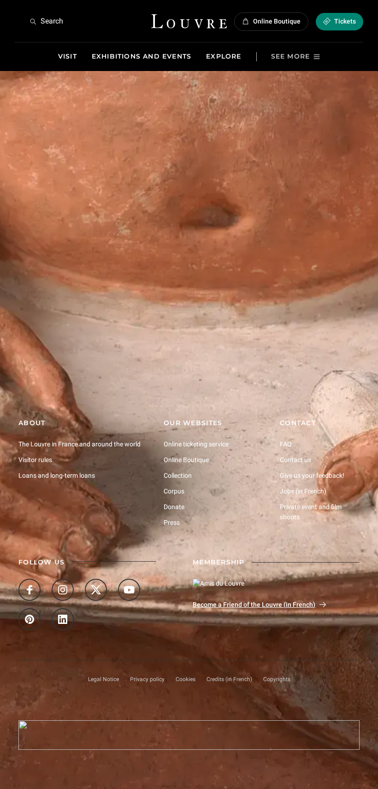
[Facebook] (29, 590)
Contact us (295, 459)
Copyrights (276, 679)
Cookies (185, 679)
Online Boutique (186, 459)
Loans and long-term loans (56, 475)
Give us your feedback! (312, 475)
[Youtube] (129, 590)
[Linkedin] (63, 619)
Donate (174, 506)
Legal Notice (103, 679)
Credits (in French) (229, 679)
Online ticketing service (196, 444)
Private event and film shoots (311, 512)
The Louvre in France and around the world (79, 444)
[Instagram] (63, 590)
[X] (96, 590)
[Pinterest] (29, 619)
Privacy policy (147, 679)
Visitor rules (35, 459)
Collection (178, 475)
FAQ (286, 444)
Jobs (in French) (303, 491)
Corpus (174, 491)
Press (172, 522)
